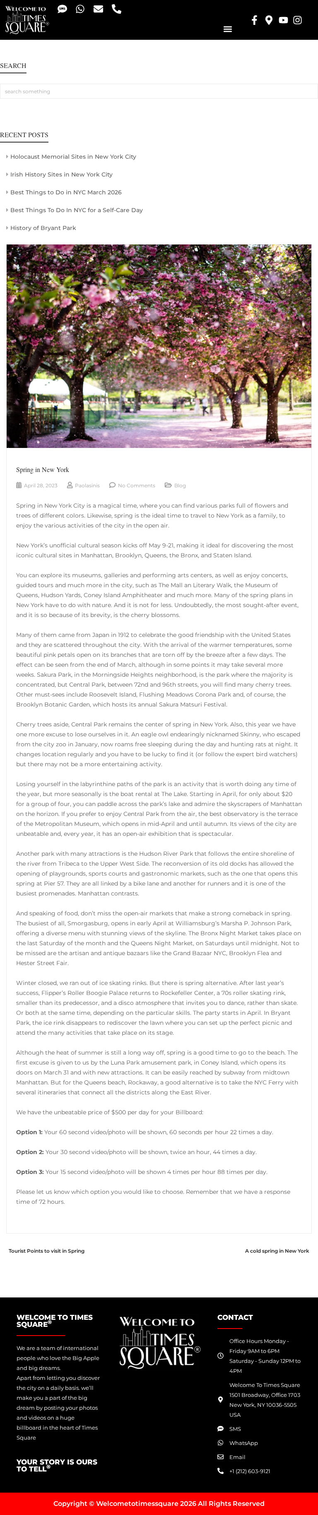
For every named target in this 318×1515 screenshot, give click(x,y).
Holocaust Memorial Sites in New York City (73, 156)
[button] (227, 29)
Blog (180, 485)
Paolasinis (87, 485)
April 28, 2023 (41, 485)
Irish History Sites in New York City (61, 174)
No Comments (136, 485)
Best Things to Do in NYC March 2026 (66, 192)
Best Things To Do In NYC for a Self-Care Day (76, 210)
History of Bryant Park (43, 228)
